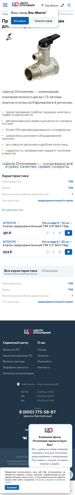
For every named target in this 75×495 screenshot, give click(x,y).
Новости (43, 355)
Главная (6, 13)
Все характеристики (12, 209)
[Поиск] (69, 5)
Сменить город (43, 20)
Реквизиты (45, 361)
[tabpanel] (43, 58)
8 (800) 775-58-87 (37, 411)
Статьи (42, 349)
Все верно (20, 20)
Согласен (12, 487)
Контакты (44, 367)
